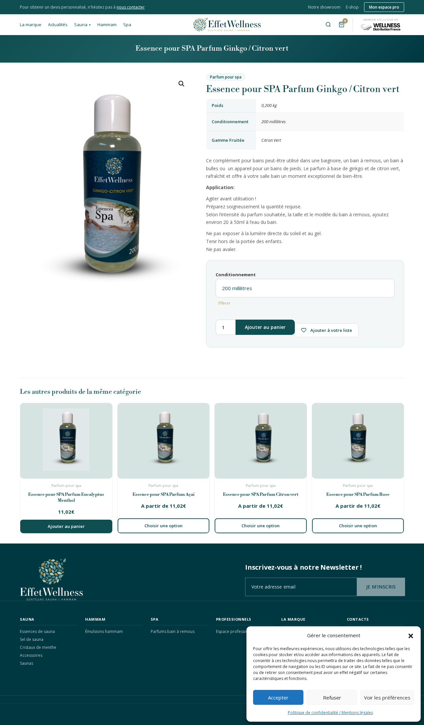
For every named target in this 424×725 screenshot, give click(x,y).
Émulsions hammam (104, 631)
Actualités (58, 24)
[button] (410, 635)
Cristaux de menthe (38, 647)
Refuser (332, 697)
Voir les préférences (387, 697)
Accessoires (31, 655)
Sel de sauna (31, 639)
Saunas (26, 663)
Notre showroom (324, 7)
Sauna (82, 24)
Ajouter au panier (265, 327)
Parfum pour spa (225, 77)
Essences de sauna (37, 631)
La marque (30, 24)
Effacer (224, 302)
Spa (127, 24)
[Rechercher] (328, 24)
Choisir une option (163, 526)
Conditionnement (236, 275)
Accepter (278, 697)
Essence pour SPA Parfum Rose (358, 494)
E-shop (352, 7)
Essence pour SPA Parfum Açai (163, 494)
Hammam (107, 24)
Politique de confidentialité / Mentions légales (330, 712)
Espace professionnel (236, 631)
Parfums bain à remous (172, 631)
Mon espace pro (384, 7)
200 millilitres (273, 122)
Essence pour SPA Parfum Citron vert (260, 494)
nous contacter (131, 7)
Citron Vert (271, 140)
